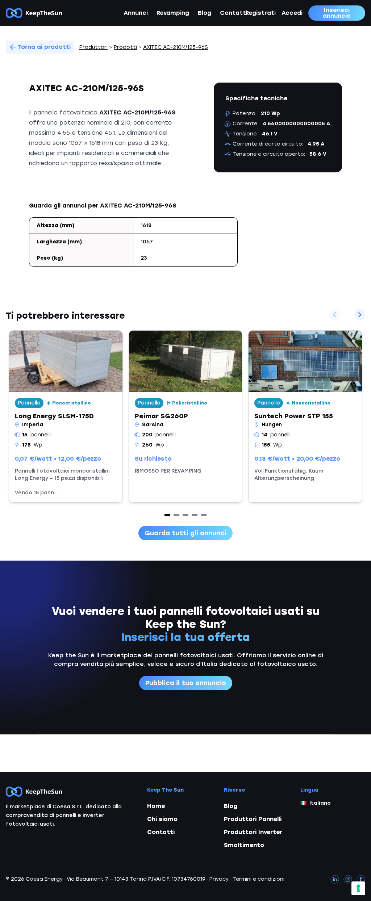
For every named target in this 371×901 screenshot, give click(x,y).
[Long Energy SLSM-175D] (65, 416)
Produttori (93, 47)
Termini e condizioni (258, 879)
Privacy (219, 879)
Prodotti (125, 47)
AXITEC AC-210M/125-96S (175, 47)
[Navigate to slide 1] (167, 515)
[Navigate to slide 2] (176, 515)
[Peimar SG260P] (185, 416)
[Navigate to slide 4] (194, 515)
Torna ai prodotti (44, 46)
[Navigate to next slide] (359, 314)
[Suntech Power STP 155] (305, 416)
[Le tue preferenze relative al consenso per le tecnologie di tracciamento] (358, 888)
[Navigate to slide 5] (203, 515)
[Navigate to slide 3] (185, 515)
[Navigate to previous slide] (334, 314)
